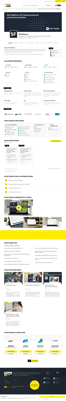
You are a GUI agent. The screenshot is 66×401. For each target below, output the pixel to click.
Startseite (40, 8)
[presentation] (62, 346)
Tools (44, 8)
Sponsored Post (9, 283)
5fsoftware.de (54, 50)
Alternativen (55, 42)
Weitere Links (31, 42)
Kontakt (41, 42)
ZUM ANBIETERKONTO (50, 1)
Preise (26, 42)
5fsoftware (9, 289)
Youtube (53, 55)
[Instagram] (54, 378)
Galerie (37, 42)
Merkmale (16, 42)
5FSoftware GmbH (50, 8)
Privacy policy (36, 395)
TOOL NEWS (7, 273)
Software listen (8, 382)
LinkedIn (53, 54)
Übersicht (10, 42)
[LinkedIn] (44, 382)
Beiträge (49, 42)
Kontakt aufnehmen (55, 52)
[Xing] (54, 382)
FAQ (46, 42)
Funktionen (21, 42)
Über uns (16, 380)
